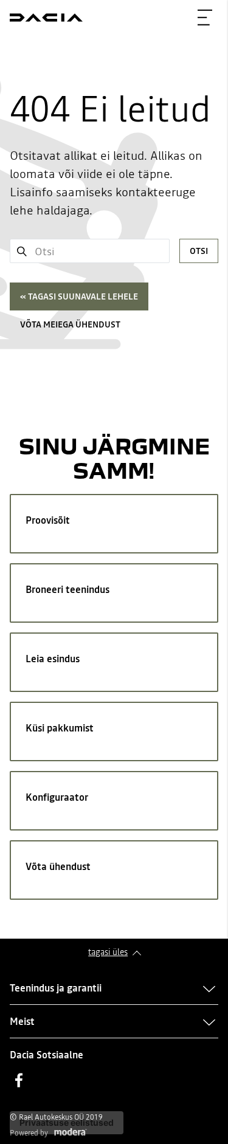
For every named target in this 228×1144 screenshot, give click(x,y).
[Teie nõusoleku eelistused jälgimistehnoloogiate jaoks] (66, 1122)
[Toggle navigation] (205, 17)
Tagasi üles (108, 952)
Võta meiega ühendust (70, 324)
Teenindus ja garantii (56, 988)
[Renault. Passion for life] (46, 18)
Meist (22, 1021)
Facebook (19, 1080)
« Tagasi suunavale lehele (79, 296)
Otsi (199, 251)
